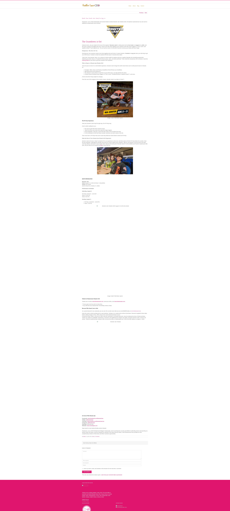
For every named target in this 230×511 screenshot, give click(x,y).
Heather (84, 436)
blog (101, 145)
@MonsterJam (89, 420)
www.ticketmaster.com (119, 301)
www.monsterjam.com (92, 425)
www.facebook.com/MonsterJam (95, 418)
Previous (141, 12)
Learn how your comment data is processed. (111, 474)
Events (93, 436)
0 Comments (97, 436)
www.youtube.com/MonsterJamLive (95, 421)
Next (146, 12)
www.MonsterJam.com (98, 301)
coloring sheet (85, 60)
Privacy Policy (85, 500)
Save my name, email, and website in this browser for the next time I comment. (102, 468)
